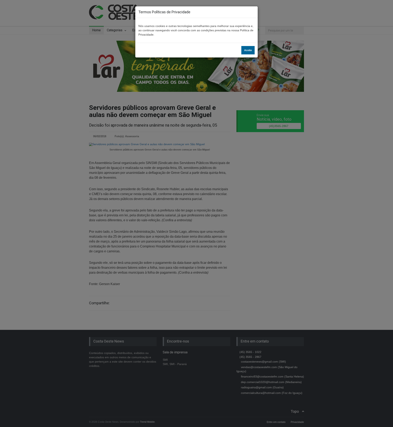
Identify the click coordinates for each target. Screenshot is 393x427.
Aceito (248, 50)
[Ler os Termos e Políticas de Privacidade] (192, 12)
